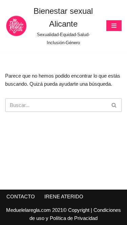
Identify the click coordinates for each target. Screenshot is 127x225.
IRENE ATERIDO (63, 196)
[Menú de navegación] (114, 25)
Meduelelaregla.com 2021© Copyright (48, 210)
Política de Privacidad (74, 218)
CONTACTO (20, 196)
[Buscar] (114, 105)
